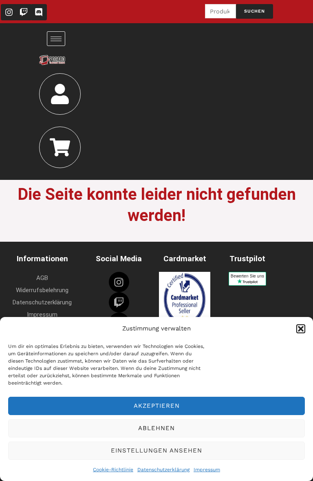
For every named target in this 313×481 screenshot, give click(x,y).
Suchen (254, 11)
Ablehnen (156, 428)
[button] (301, 329)
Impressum (207, 469)
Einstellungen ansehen (156, 450)
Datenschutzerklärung (163, 469)
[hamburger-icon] (56, 38)
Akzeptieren (157, 405)
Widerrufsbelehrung (42, 290)
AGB (42, 278)
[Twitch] (119, 302)
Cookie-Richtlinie (113, 469)
